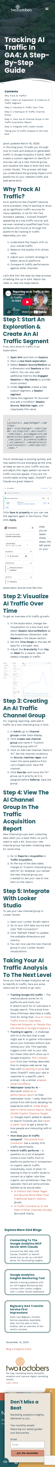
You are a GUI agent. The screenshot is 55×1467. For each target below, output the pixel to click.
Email (13, 1439)
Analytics (18, 1349)
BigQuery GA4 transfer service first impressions (27, 1309)
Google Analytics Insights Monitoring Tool (27, 1276)
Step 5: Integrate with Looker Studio (24, 126)
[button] (46, 8)
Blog (8, 1349)
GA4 (28, 1349)
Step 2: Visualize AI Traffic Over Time (24, 107)
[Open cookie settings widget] (5, 1461)
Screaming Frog (31, 1068)
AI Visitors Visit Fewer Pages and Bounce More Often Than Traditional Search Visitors (31, 1195)
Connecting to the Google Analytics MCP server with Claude (26, 1243)
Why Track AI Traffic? (16, 95)
